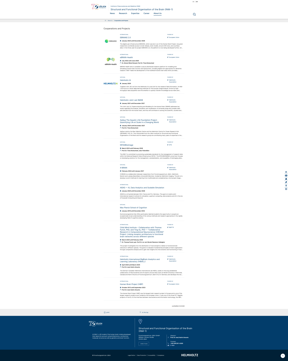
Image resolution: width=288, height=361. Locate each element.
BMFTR (171, 227)
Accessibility (151, 355)
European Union (174, 57)
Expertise (135, 13)
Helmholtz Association (172, 81)
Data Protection (141, 355)
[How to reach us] (286, 185)
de (193, 1)
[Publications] (286, 182)
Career (146, 13)
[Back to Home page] (99, 7)
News (112, 13)
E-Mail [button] (172, 345)
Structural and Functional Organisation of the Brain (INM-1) (142, 9)
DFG (170, 145)
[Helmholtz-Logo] (189, 355)
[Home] (105, 20)
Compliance (160, 355)
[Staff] (286, 178)
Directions (144, 343)
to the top (145, 312)
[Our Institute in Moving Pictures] (286, 189)
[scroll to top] (283, 356)
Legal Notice (131, 355)
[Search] (194, 14)
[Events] (286, 172)
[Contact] (286, 175)
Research (123, 13)
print (107, 312)
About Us (158, 13)
